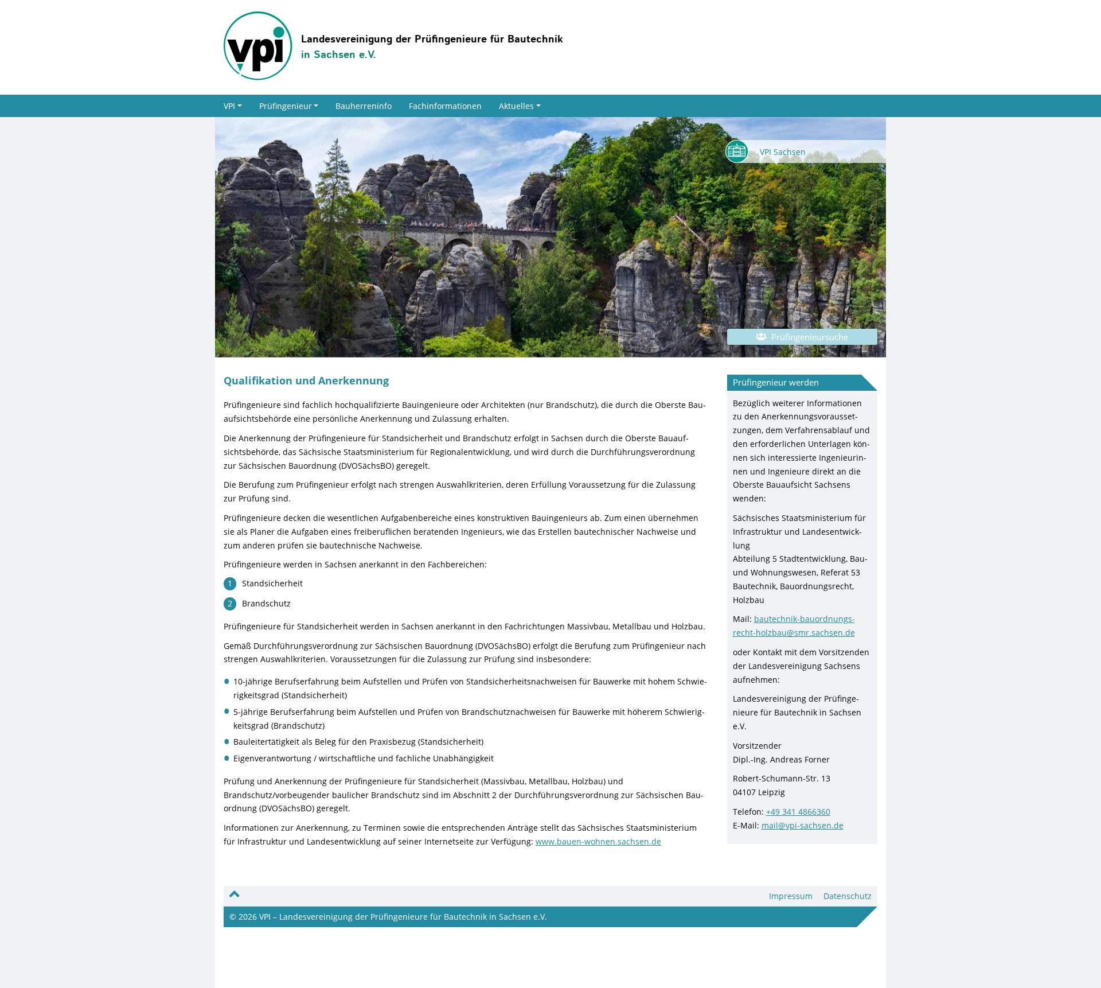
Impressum (791, 895)
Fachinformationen (445, 105)
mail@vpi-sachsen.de (803, 825)
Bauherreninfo (363, 105)
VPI (229, 105)
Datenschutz (847, 895)
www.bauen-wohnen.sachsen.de (598, 841)
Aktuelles (516, 105)
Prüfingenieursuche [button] (807, 337)
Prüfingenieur (285, 105)
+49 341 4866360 (798, 811)
